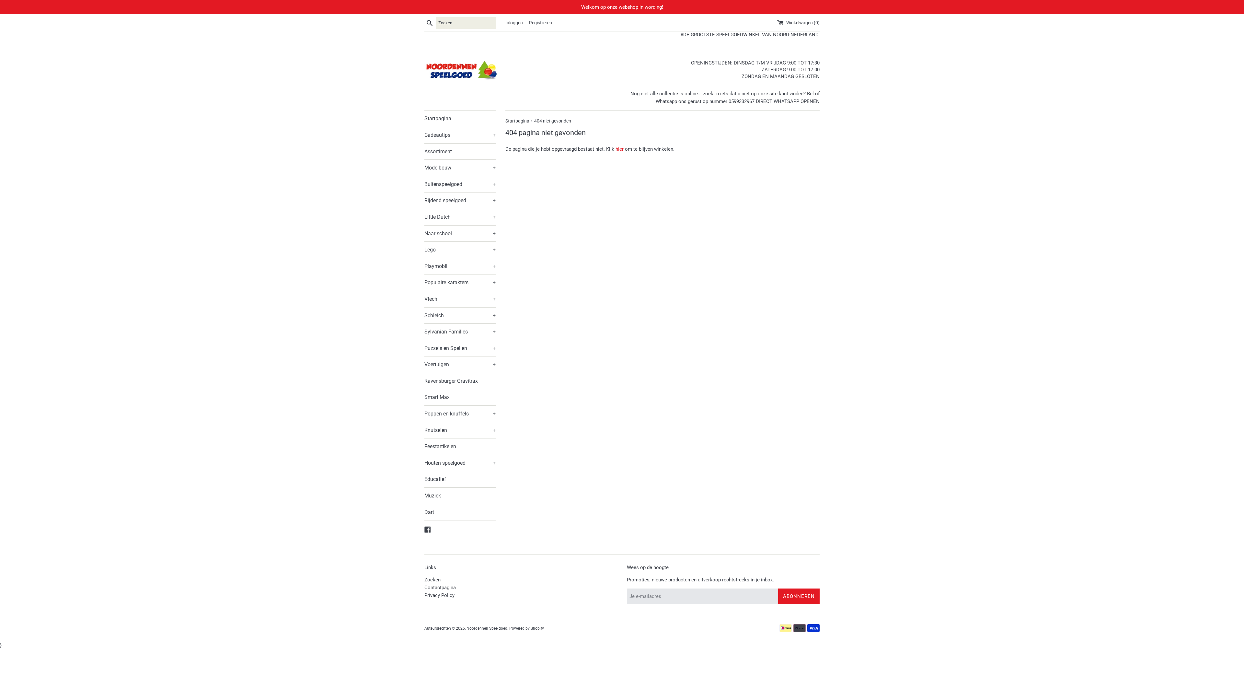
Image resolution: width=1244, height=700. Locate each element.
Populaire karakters (460, 282)
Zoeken (432, 580)
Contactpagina (440, 587)
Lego (460, 250)
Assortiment (438, 151)
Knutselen (460, 430)
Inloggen (514, 22)
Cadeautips (460, 135)
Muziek (432, 496)
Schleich (460, 315)
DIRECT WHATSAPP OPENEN (788, 101)
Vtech (460, 299)
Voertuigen (460, 364)
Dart (429, 512)
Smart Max (437, 397)
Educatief (435, 479)
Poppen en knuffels (460, 414)
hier (620, 149)
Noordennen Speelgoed (486, 628)
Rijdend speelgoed (460, 200)
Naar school (460, 233)
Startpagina (437, 118)
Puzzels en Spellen (460, 348)
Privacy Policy (439, 595)
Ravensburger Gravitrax (451, 381)
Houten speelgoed (460, 463)
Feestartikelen (440, 446)
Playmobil (460, 266)
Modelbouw (460, 168)
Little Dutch (460, 217)
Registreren (540, 22)
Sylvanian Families (460, 332)
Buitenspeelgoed (460, 184)
